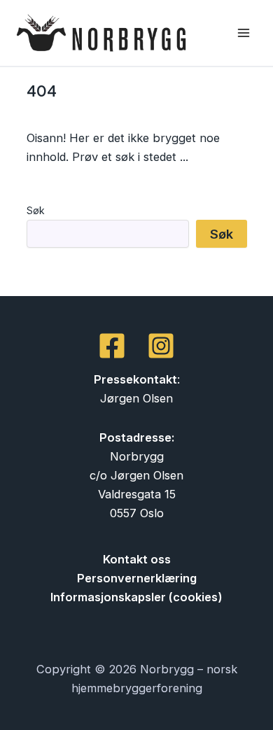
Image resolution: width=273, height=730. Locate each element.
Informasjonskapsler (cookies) (136, 597)
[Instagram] (161, 345)
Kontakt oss (137, 559)
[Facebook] (112, 345)
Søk (36, 210)
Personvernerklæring (137, 578)
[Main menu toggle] (243, 33)
